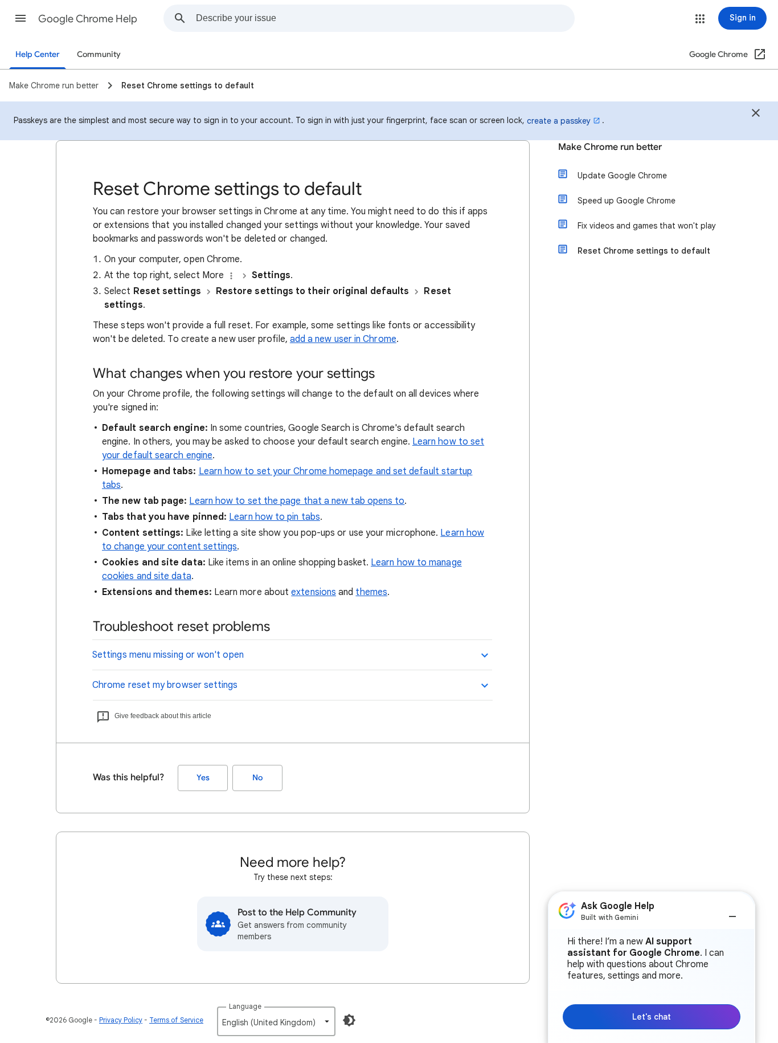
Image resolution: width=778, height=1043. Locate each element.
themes (371, 592)
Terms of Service (176, 1020)
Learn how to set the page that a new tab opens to (296, 501)
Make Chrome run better (610, 147)
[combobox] (385, 18)
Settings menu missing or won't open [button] (168, 655)
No (257, 778)
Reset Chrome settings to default (644, 251)
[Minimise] (732, 911)
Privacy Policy (120, 1020)
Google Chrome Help (87, 19)
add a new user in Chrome (343, 339)
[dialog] (651, 967)
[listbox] (276, 1021)
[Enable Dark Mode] (349, 1020)
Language (245, 1006)
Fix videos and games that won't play (647, 226)
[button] (20, 18)
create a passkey (559, 121)
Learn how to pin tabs (274, 517)
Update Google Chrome (622, 175)
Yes (203, 778)
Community (99, 54)
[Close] (756, 114)
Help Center (37, 54)
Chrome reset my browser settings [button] (165, 685)
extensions (313, 592)
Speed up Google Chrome (626, 200)
